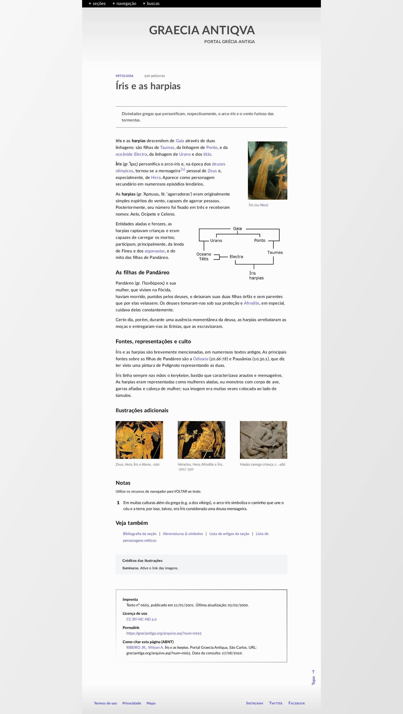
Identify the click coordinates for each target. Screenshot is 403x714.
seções (99, 4)
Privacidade (131, 703)
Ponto (212, 148)
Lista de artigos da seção (229, 534)
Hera (156, 178)
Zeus (212, 171)
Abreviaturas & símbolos (183, 534)
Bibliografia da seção (139, 534)
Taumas (167, 148)
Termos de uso (105, 703)
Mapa (151, 703)
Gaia (180, 141)
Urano (185, 154)
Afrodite (251, 303)
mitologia (125, 76)
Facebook (296, 703)
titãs (207, 154)
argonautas (155, 251)
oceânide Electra (131, 154)
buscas (153, 4)
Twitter (275, 703)
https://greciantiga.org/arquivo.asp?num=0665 (164, 633)
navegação (126, 4)
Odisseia (200, 359)
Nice (263, 205)
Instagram (254, 703)
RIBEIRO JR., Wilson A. (145, 647)
